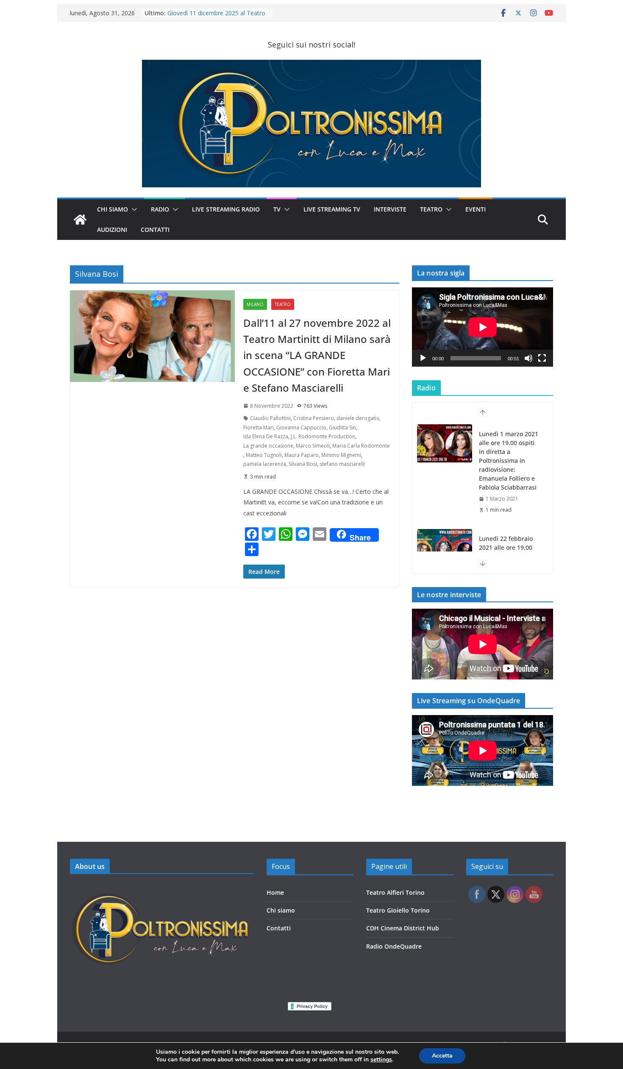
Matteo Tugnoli (264, 455)
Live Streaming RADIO (226, 209)
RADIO (160, 209)
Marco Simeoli (313, 445)
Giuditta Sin (342, 427)
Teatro (431, 209)
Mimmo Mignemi (341, 455)
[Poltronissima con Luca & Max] (80, 219)
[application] (482, 327)
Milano (255, 304)
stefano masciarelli (342, 464)
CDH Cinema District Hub (402, 928)
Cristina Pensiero (313, 418)
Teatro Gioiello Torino (398, 910)
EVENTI (475, 209)
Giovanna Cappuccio (301, 427)
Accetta (442, 1056)
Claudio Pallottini (270, 418)
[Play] (423, 358)
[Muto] (528, 358)
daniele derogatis (358, 418)
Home (275, 892)
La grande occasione (268, 445)
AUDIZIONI (112, 229)
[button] (132, 209)
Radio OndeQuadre (394, 946)
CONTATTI (155, 229)
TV (277, 209)
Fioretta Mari (258, 427)
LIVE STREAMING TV (331, 209)
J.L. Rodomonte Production (323, 436)
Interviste (390, 209)
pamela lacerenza (264, 464)
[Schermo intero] (542, 358)
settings (381, 1059)
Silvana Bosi (303, 464)
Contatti (279, 928)
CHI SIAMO (112, 209)
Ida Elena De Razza (265, 436)
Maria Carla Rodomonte (361, 445)
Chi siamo (281, 910)
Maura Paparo (301, 455)
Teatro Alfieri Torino (395, 892)
